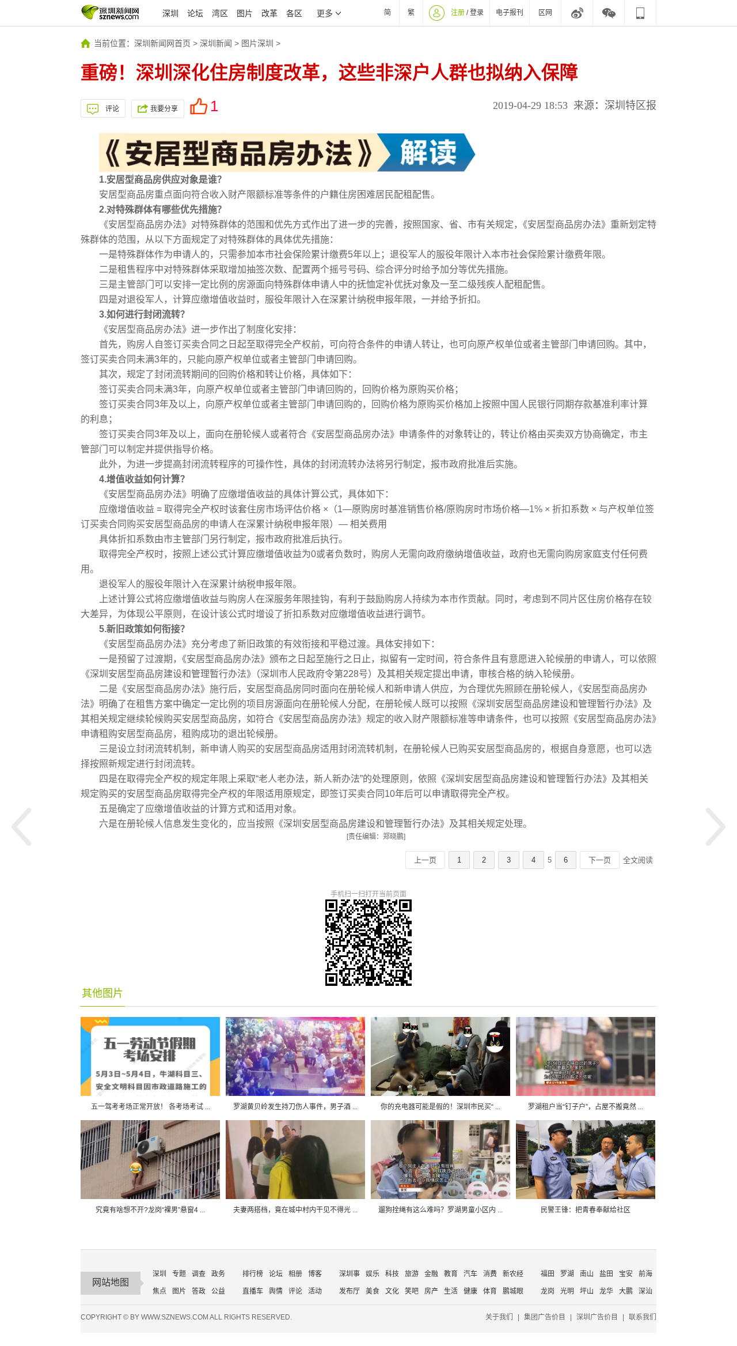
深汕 (645, 1291)
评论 (112, 109)
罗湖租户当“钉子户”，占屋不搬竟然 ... (585, 1107)
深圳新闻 (216, 43)
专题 (179, 1274)
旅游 (412, 1274)
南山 (587, 1274)
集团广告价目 (544, 1317)
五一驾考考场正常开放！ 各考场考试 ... (150, 1107)
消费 (490, 1274)
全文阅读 (638, 860)
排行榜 (252, 1274)
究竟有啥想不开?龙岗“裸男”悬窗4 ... (150, 1210)
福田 (547, 1274)
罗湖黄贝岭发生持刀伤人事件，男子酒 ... (295, 1107)
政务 (218, 1274)
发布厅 (349, 1291)
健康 (470, 1291)
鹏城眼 (513, 1291)
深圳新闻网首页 (162, 43)
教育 (451, 1274)
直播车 (252, 1291)
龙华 (606, 1291)
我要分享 (164, 109)
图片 (245, 13)
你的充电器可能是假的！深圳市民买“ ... (440, 1107)
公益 (218, 1291)
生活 (451, 1291)
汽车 (470, 1274)
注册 (458, 13)
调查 (199, 1274)
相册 (295, 1274)
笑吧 (412, 1291)
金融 (431, 1274)
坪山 (587, 1291)
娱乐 (372, 1274)
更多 (325, 13)
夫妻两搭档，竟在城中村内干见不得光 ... (295, 1210)
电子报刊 (509, 13)
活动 (315, 1291)
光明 (567, 1291)
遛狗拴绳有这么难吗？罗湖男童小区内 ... (440, 1210)
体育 (490, 1291)
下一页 (599, 860)
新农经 (513, 1274)
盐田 (606, 1274)
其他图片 (102, 993)
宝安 (626, 1274)
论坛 (195, 13)
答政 (199, 1291)
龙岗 (547, 1291)
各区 (294, 13)
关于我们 (499, 1317)
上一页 (425, 860)
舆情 (276, 1291)
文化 (392, 1291)
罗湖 (567, 1274)
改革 (269, 13)
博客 (315, 1274)
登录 (477, 13)
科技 (392, 1274)
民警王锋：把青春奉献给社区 (585, 1210)
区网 (545, 13)
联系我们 (642, 1317)
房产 (431, 1291)
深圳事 (349, 1274)
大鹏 (626, 1291)
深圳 (170, 13)
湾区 (220, 13)
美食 (372, 1291)
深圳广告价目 (597, 1317)
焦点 (159, 1291)
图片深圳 (257, 43)
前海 (645, 1274)
